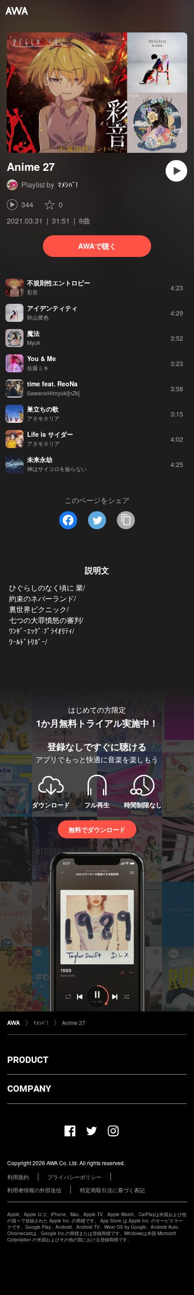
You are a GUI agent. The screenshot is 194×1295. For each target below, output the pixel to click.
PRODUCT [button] (27, 1059)
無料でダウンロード (97, 829)
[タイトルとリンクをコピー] (126, 520)
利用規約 (18, 1177)
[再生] (176, 171)
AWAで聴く (97, 246)
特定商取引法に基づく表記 (112, 1190)
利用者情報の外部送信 (34, 1190)
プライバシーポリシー (74, 1177)
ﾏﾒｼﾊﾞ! (68, 184)
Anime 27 (73, 1022)
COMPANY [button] (29, 1088)
